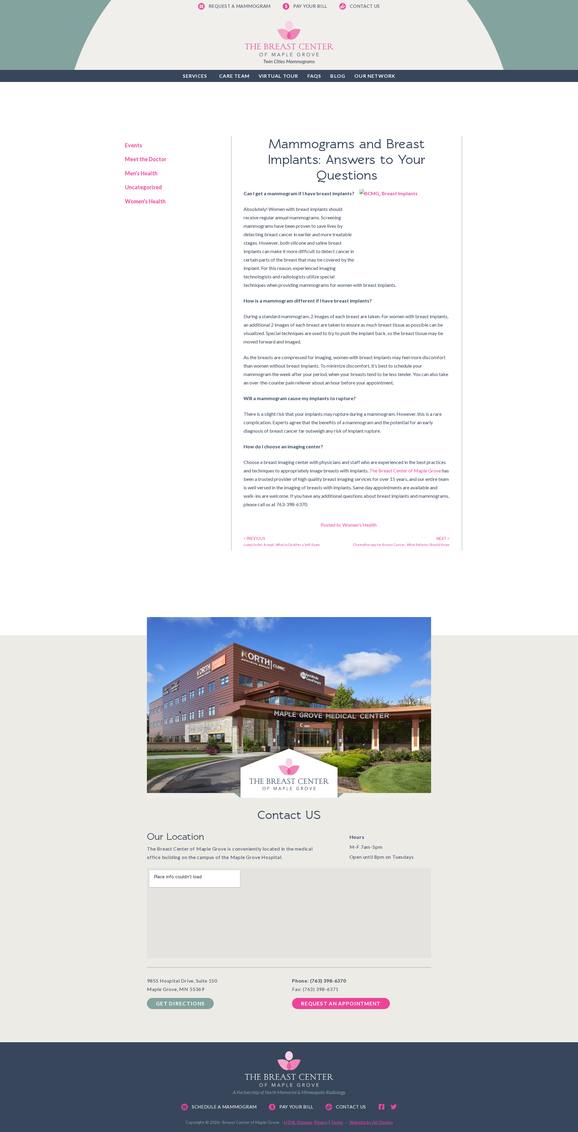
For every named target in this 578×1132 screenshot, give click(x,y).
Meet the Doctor (145, 159)
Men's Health (141, 173)
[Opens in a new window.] (381, 1107)
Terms (337, 1122)
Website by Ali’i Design (371, 1122)
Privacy (321, 1122)
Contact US (289, 815)
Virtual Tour (278, 76)
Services (195, 76)
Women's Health (145, 201)
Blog (337, 76)
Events (133, 145)
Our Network (374, 76)
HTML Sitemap (298, 1122)
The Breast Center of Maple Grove (405, 470)
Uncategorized (143, 187)
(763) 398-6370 (328, 980)
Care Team (234, 76)
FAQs (314, 76)
